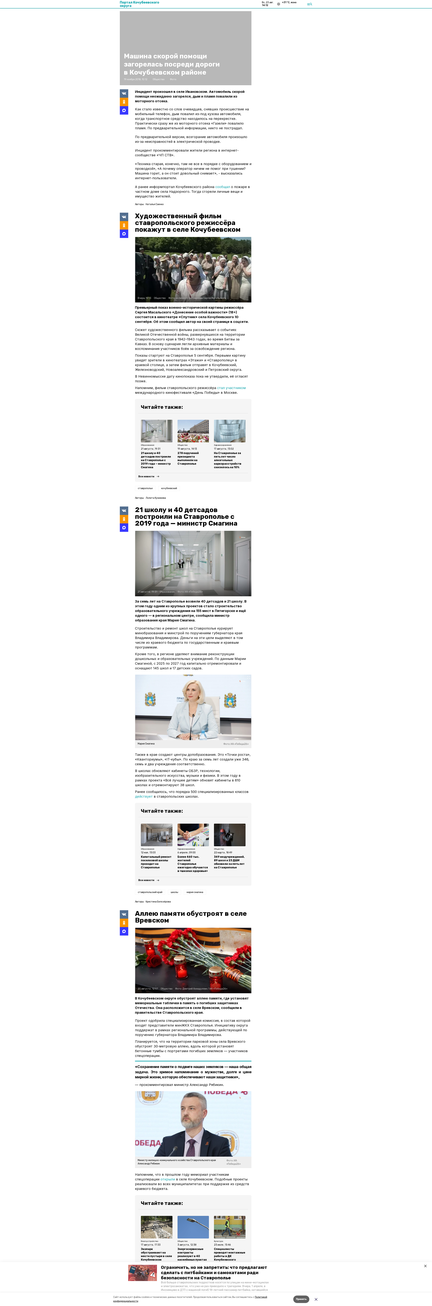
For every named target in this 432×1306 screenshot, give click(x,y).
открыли (167, 1179)
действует (144, 796)
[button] (142, 1273)
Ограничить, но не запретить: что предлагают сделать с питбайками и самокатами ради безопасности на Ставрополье (214, 1273)
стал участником (231, 388)
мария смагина (195, 892)
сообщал (222, 187)
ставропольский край (150, 892)
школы (174, 892)
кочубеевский (169, 488)
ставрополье (145, 488)
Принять (301, 1299)
